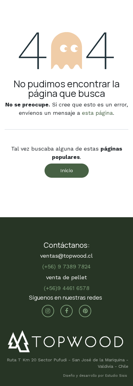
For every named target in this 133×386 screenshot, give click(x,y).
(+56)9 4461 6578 (66, 288)
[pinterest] (85, 311)
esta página (97, 113)
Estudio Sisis (116, 376)
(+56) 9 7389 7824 (66, 266)
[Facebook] (66, 311)
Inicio (66, 170)
